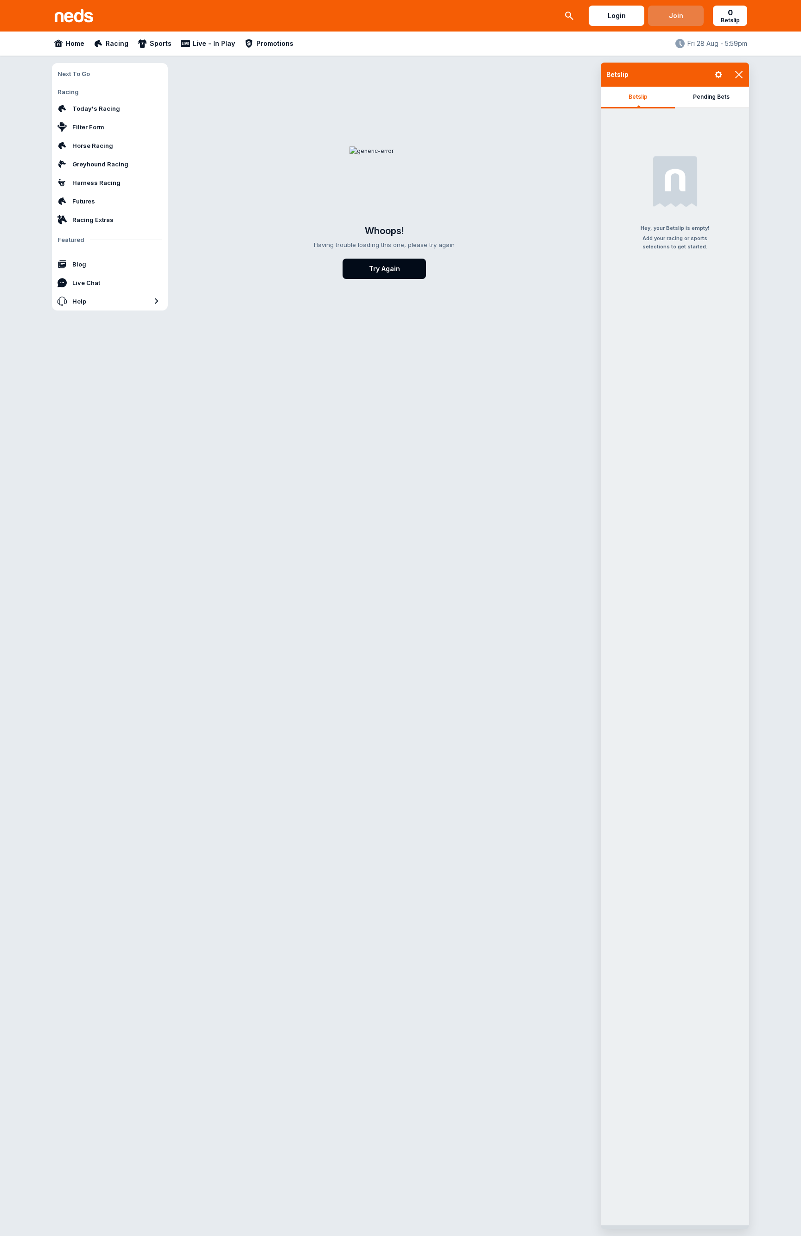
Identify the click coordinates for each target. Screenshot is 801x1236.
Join (676, 15)
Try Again (384, 269)
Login (617, 15)
